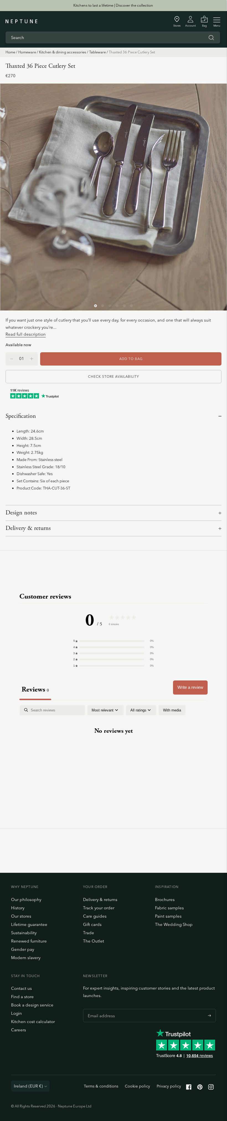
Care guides (95, 916)
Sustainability (24, 932)
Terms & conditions (101, 1086)
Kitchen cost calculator (33, 1021)
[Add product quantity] (11, 359)
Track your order (98, 907)
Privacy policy (169, 1086)
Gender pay (22, 949)
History (17, 907)
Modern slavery (25, 957)
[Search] (211, 37)
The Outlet (93, 941)
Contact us (21, 988)
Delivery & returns (28, 528)
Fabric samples (169, 907)
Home (10, 52)
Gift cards (92, 924)
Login (16, 1013)
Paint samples (168, 916)
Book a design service (32, 1005)
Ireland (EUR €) (28, 1086)
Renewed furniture (29, 941)
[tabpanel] (113, 748)
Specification (21, 416)
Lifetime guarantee (29, 924)
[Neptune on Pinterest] (200, 1088)
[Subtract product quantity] (32, 359)
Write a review (190, 687)
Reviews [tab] (35, 689)
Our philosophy (26, 899)
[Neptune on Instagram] (211, 1088)
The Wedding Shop (174, 924)
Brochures (165, 899)
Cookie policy (137, 1086)
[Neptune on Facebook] (189, 1088)
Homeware (27, 52)
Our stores (21, 916)
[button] (113, 641)
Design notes (21, 513)
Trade (88, 932)
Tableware (97, 52)
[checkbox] (172, 710)
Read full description (26, 334)
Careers (18, 1029)
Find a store (22, 996)
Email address (100, 1009)
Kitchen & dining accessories (62, 52)
